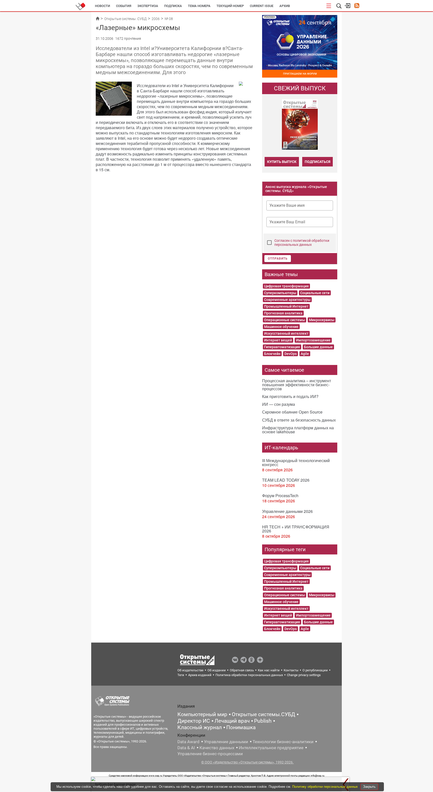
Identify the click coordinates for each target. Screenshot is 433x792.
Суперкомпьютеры (280, 293)
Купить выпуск (281, 162)
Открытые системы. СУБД (125, 19)
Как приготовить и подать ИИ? (290, 396)
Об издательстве (190, 670)
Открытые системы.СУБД (263, 714)
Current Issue (261, 6)
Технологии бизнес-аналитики (283, 741)
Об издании (216, 670)
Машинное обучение (281, 327)
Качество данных (216, 747)
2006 (156, 19)
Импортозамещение (313, 340)
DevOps (290, 354)
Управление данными (226, 741)
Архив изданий (199, 675)
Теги (180, 675)
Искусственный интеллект (286, 333)
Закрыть (369, 786)
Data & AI (186, 747)
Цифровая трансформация (286, 286)
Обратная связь (242, 670)
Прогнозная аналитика (283, 313)
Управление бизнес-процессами (210, 753)
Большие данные (318, 347)
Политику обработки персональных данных (325, 786)
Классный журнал (199, 727)
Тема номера (199, 6)
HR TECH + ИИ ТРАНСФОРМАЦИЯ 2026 (295, 529)
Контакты (291, 670)
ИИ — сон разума (278, 404)
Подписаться (317, 162)
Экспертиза (147, 6)
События (123, 6)
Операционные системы (284, 320)
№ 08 (169, 19)
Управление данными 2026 (287, 511)
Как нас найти (269, 670)
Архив (284, 6)
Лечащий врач (232, 721)
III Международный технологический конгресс (296, 462)
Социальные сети (315, 293)
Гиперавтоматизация (282, 347)
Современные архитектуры (287, 300)
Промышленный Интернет (286, 306)
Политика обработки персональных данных (249, 675)
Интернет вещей (278, 340)
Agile (305, 354)
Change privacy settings (304, 675)
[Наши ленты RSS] (357, 6)
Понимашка (241, 727)
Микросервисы (321, 320)
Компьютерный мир (202, 714)
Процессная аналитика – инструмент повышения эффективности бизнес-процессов (296, 384)
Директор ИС (193, 721)
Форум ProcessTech (280, 495)
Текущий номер (230, 6)
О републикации (315, 670)
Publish (263, 721)
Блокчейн (272, 354)
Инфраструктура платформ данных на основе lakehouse (298, 430)
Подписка (173, 6)
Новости (102, 6)
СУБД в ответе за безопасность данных (299, 420)
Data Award (188, 741)
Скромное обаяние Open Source (292, 412)
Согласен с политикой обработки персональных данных (301, 243)
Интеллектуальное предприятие (271, 747)
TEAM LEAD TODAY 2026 (285, 480)
